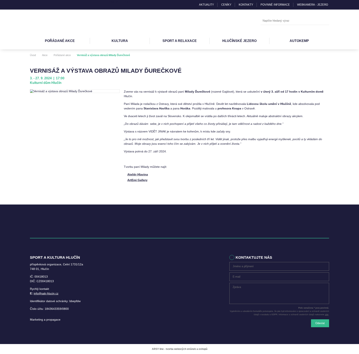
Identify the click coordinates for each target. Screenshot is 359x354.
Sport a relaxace (179, 41)
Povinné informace (275, 4)
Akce (45, 55)
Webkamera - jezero (312, 4)
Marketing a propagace (45, 319)
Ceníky (226, 4)
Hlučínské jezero (239, 41)
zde (326, 314)
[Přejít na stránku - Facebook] (40, 5)
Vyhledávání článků (295, 21)
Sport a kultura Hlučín (53, 21)
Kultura (120, 41)
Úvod (33, 55)
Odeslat (320, 323)
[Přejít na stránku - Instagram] (33, 5)
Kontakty (246, 4)
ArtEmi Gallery (137, 180)
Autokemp (299, 41)
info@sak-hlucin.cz (46, 293)
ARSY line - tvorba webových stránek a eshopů (179, 349)
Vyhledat (325, 21)
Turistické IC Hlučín (118, 1)
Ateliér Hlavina (137, 174)
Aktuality (206, 4)
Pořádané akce (60, 41)
